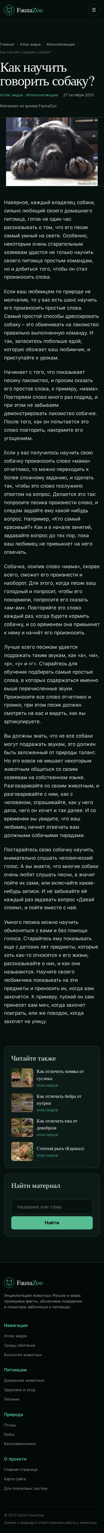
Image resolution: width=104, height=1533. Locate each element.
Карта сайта (15, 1479)
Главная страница (20, 1469)
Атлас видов (30, 44)
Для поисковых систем (25, 1488)
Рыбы (9, 1434)
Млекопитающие (61, 44)
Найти (52, 1222)
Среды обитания (19, 1345)
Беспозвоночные (20, 1443)
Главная (7, 44)
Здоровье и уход (19, 1389)
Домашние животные (24, 1380)
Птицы (10, 1425)
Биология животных (23, 1354)
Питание (12, 1399)
